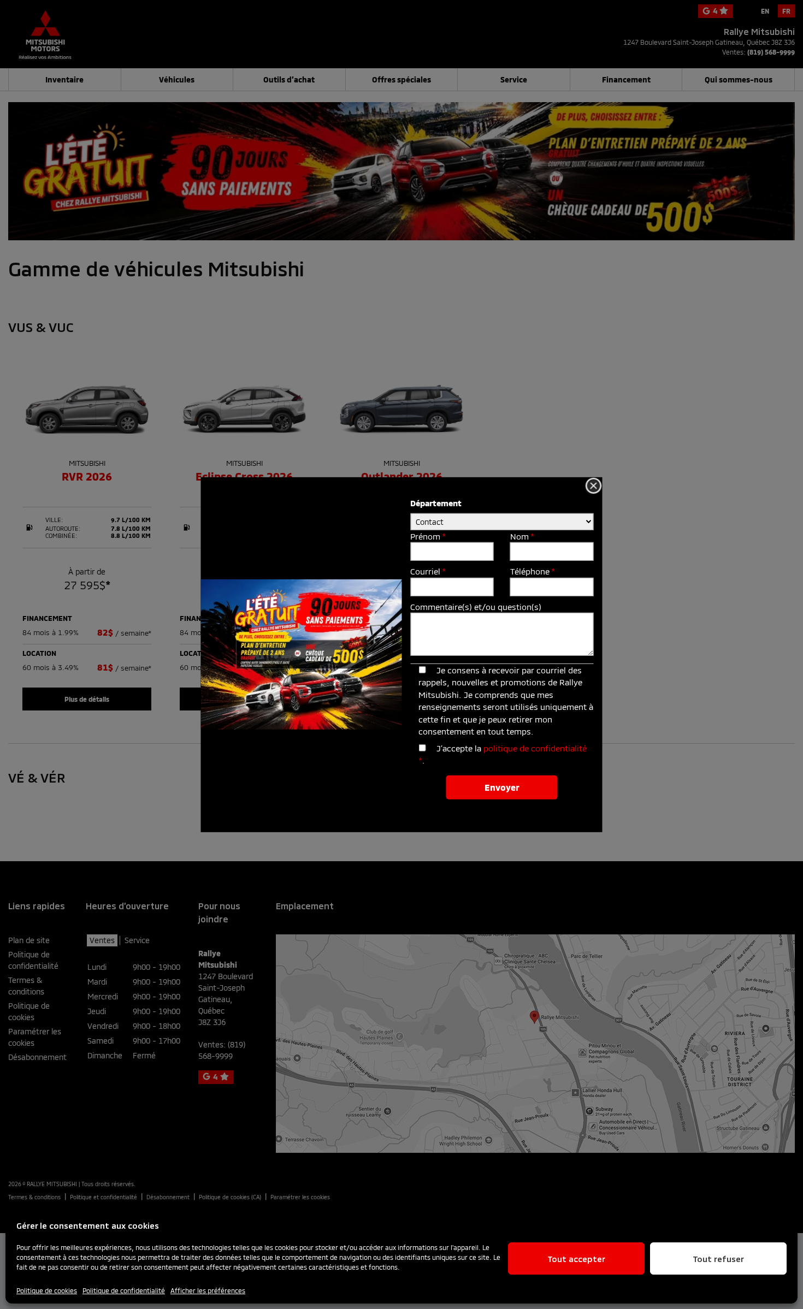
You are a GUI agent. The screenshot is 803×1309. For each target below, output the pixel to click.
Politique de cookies (46, 1290)
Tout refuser (718, 1259)
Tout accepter (576, 1259)
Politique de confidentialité (123, 1290)
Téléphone (532, 571)
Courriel (427, 571)
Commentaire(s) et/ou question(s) (475, 607)
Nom (522, 536)
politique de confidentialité (535, 748)
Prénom (427, 536)
